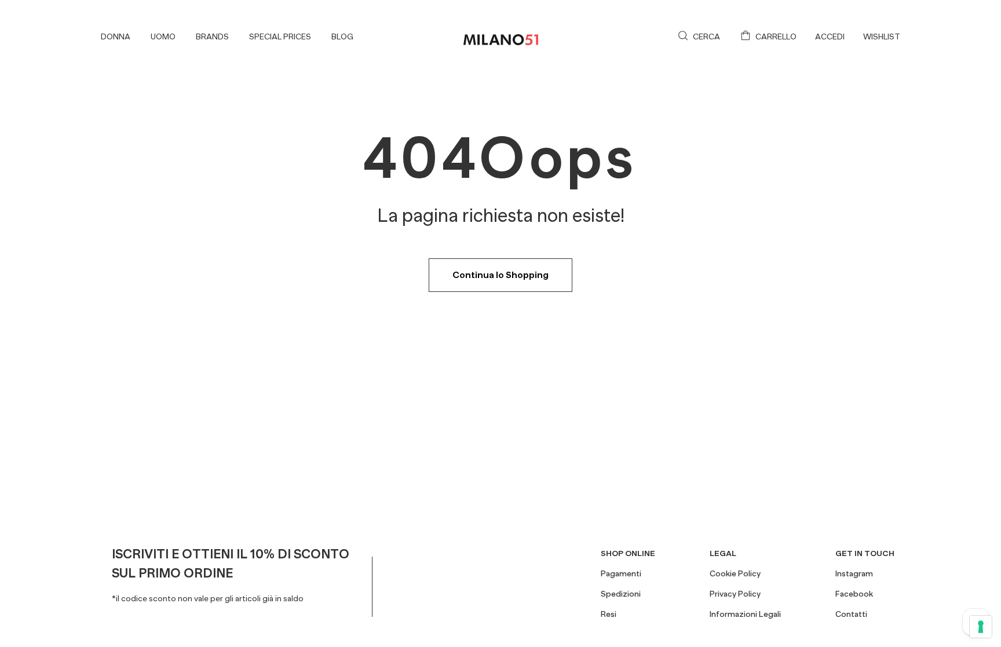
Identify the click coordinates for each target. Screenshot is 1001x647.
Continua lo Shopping (500, 275)
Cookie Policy (735, 573)
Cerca (706, 36)
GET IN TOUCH (864, 553)
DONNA (115, 36)
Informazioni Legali (745, 614)
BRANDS (212, 36)
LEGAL (723, 553)
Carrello (776, 36)
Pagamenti (621, 573)
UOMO (163, 36)
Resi (608, 614)
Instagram (854, 573)
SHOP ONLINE (628, 553)
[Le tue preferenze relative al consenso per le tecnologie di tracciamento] (981, 627)
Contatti (851, 614)
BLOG (342, 36)
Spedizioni (621, 593)
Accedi (830, 36)
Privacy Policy (735, 593)
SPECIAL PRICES (280, 36)
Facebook (854, 593)
